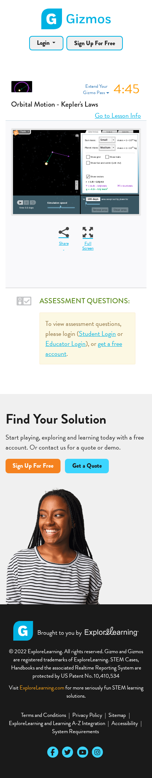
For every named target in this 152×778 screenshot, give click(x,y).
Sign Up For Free (94, 43)
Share (64, 243)
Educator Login (65, 343)
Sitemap (117, 715)
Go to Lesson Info (118, 115)
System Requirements (75, 731)
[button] (111, 89)
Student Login (97, 333)
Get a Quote (87, 465)
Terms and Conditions (43, 715)
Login (44, 43)
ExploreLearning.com (42, 688)
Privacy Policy (87, 715)
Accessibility (124, 723)
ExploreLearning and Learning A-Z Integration (57, 723)
